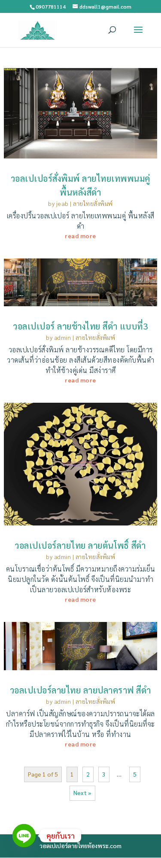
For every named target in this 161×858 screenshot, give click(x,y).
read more (80, 235)
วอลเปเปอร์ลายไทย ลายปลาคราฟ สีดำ (80, 690)
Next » (82, 792)
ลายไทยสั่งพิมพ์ (93, 203)
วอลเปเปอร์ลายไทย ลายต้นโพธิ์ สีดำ (80, 545)
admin (62, 337)
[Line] (24, 835)
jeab (62, 203)
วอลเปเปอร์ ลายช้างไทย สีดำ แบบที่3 (80, 326)
